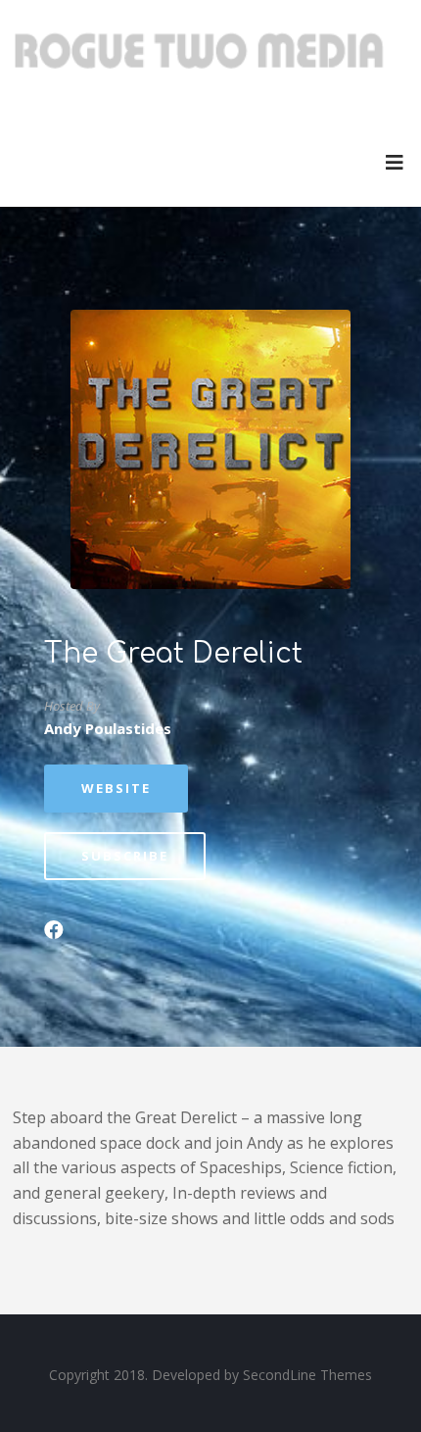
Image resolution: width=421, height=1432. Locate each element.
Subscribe (124, 855)
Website (116, 788)
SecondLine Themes (307, 1374)
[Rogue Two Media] (199, 58)
